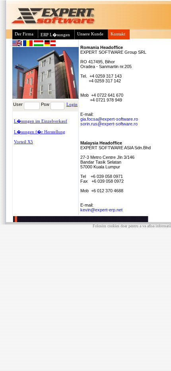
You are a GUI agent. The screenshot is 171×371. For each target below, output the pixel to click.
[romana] (28, 44)
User (18, 104)
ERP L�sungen (55, 34)
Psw (45, 104)
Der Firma (24, 33)
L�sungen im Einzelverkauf (40, 121)
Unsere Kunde (90, 33)
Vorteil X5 (23, 141)
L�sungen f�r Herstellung (39, 131)
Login (72, 104)
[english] (17, 44)
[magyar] (39, 44)
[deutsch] (50, 44)
